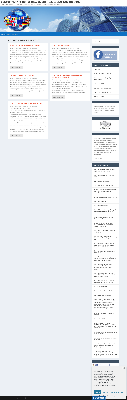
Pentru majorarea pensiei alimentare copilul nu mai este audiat (105, 170)
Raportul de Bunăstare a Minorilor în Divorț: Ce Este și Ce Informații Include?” (105, 191)
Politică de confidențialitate (102, 92)
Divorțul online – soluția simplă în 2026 (104, 176)
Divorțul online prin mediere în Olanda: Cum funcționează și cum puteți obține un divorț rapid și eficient (104, 267)
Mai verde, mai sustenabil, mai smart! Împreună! (105, 338)
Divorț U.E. (25, 48)
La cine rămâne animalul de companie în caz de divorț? (105, 333)
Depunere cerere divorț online (22, 75)
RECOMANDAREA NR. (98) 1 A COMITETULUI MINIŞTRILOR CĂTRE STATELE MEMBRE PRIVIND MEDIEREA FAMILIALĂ (105, 325)
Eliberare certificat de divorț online (25, 45)
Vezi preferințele (117, 392)
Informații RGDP (99, 84)
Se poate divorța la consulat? (103, 291)
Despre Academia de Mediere (102, 73)
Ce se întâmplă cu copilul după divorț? (105, 197)
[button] (123, 368)
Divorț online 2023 (99, 319)
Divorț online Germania (101, 205)
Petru (12, 48)
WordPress (36, 398)
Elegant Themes (20, 398)
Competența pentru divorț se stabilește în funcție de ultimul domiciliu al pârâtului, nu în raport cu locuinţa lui (105, 353)
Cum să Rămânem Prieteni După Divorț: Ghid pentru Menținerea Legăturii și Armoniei (103, 224)
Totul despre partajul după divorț (104, 185)
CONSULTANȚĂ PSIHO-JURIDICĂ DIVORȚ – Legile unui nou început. (40, 1)
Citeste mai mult (16, 67)
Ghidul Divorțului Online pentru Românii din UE (103, 218)
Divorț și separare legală (101, 286)
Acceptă (97, 392)
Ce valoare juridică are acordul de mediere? (104, 313)
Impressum (121, 396)
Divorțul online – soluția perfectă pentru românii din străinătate (104, 281)
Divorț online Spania (100, 201)
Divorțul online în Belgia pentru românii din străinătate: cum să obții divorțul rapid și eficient (105, 275)
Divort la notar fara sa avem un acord (26, 103)
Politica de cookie (99, 96)
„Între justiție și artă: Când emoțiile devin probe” (104, 252)
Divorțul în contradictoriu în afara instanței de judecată (67, 76)
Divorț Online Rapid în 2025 (102, 181)
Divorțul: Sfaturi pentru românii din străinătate (105, 231)
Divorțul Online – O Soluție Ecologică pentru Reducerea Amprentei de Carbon (105, 211)
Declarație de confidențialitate (110, 396)
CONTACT (97, 69)
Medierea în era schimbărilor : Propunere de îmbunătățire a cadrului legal (105, 238)
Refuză (105, 392)
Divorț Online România (61, 45)
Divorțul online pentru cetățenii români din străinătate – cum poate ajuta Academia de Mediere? (105, 258)
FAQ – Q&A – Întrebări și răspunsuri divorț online (104, 78)
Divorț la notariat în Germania (103, 295)
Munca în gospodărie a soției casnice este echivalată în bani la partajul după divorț (105, 345)
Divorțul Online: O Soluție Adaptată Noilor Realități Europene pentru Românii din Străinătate (104, 245)
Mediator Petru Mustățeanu (102, 88)
